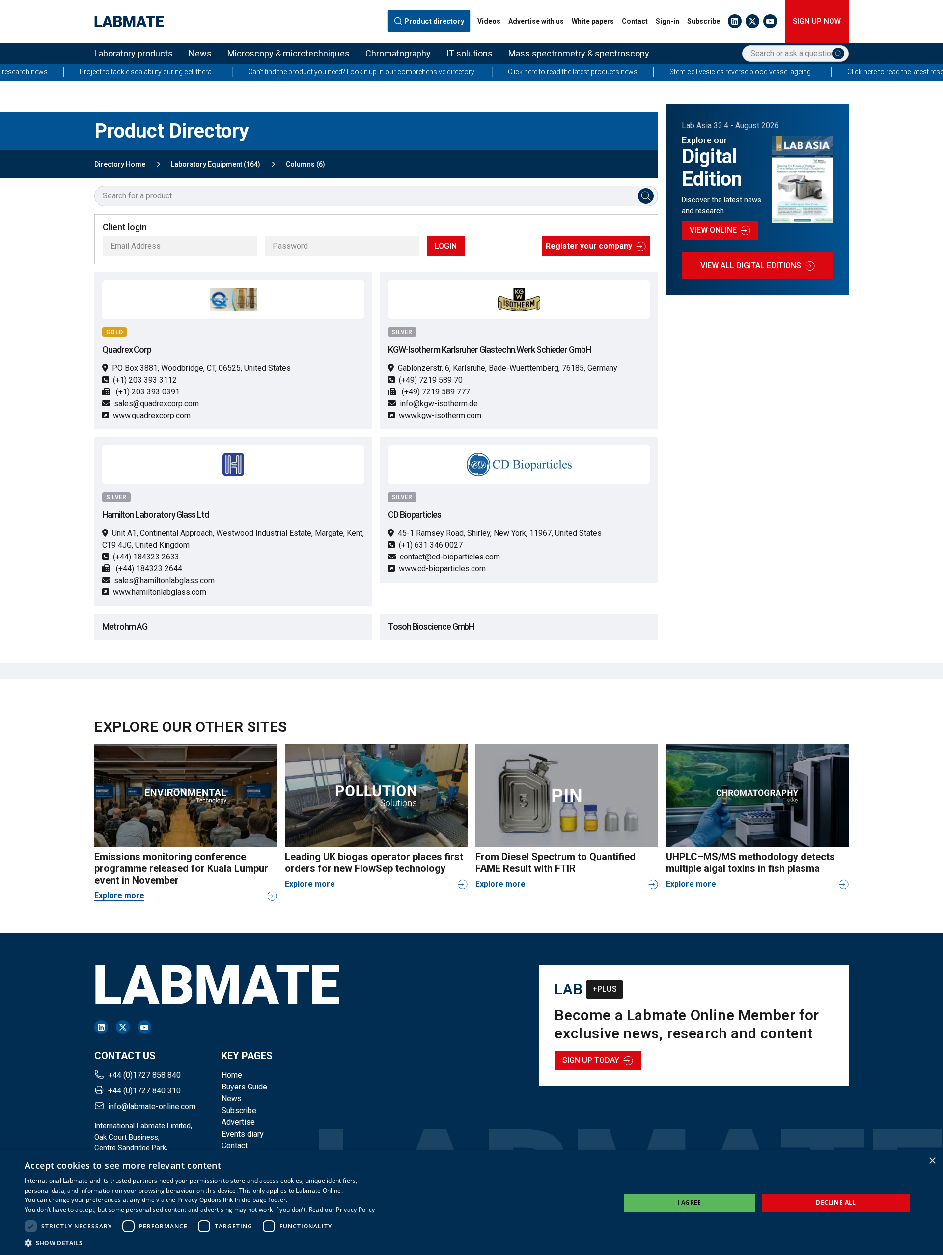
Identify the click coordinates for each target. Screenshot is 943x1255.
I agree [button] (689, 1203)
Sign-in (667, 21)
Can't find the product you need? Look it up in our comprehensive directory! (311, 72)
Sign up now (817, 21)
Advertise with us (536, 21)
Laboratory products (133, 53)
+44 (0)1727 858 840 (144, 1075)
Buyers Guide (244, 1086)
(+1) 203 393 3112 (145, 380)
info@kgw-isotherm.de (439, 403)
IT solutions (469, 53)
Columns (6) (305, 164)
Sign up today (590, 1060)
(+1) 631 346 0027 (431, 545)
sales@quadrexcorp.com (156, 403)
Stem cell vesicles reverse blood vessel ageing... (692, 72)
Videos (488, 21)
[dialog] (471, 1202)
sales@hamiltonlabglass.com (164, 580)
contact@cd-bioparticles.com (450, 556)
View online (713, 230)
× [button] (932, 1161)
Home (232, 1075)
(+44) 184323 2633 (146, 556)
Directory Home (119, 164)
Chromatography (398, 53)
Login (446, 246)
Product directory (434, 21)
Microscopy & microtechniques (288, 53)
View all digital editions (750, 265)
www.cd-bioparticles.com (442, 568)
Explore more (119, 895)
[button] (200, 1243)
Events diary (243, 1134)
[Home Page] (129, 21)
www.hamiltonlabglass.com (159, 592)
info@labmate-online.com (151, 1106)
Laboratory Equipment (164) (215, 164)
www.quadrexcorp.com (152, 415)
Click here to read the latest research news (861, 72)
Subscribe (703, 21)
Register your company (589, 246)
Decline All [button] (836, 1203)
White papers (593, 21)
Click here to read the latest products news (522, 72)
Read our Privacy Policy (342, 1209)
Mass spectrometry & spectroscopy (578, 53)
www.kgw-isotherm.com (440, 415)
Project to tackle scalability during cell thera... (97, 72)
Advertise (238, 1122)
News (200, 53)
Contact (635, 21)
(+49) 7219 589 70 (431, 380)
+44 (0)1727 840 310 (144, 1090)
